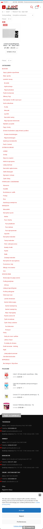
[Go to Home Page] (2, 12)
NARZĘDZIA (5, 206)
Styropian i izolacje (8, 175)
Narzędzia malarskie (9, 237)
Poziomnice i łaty (8, 264)
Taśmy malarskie (9, 240)
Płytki (4, 350)
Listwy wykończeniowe (10, 353)
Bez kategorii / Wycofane (10, 363)
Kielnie (6, 216)
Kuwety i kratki (8, 247)
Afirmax (6, 285)
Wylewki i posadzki (8, 124)
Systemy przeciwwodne (10, 141)
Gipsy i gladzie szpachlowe (11, 72)
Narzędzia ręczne (8, 213)
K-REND (5, 151)
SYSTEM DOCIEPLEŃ (8, 147)
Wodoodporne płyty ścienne (11, 278)
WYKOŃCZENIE (6, 274)
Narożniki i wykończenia (10, 168)
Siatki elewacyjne (8, 172)
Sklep (3, 486)
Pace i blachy (8, 220)
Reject (21, 516)
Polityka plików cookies (20, 526)
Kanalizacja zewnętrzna (10, 202)
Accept (21, 510)
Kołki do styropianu (9, 161)
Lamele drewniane (9, 299)
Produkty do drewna (10, 343)
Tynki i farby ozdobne (10, 323)
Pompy (5, 196)
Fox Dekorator (9, 326)
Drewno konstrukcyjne (10, 134)
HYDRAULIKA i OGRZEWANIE (10, 182)
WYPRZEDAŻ (5, 360)
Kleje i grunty (7, 76)
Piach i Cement (7, 144)
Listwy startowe (7, 165)
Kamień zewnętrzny (11, 309)
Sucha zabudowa (8, 103)
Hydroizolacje (8, 86)
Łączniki (6, 114)
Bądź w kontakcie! (11, 415)
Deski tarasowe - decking (10, 346)
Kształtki (5, 189)
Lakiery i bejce (8, 340)
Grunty (5, 154)
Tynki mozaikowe (9, 319)
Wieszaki (6, 110)
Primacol (7, 330)
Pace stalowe (9, 227)
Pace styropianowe (10, 230)
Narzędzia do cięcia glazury (11, 261)
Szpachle (6, 234)
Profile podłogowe (8, 291)
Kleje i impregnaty (10, 313)
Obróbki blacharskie (9, 356)
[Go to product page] (6, 375)
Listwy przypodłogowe (9, 288)
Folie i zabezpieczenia (10, 244)
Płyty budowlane (9, 90)
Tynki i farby (6, 178)
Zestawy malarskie (9, 257)
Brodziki (6, 83)
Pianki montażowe (8, 93)
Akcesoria (6, 185)
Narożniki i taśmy (9, 117)
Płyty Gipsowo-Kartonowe (11, 121)
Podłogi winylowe (8, 281)
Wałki (5, 254)
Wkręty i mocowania (9, 267)
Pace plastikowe (10, 224)
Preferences (21, 522)
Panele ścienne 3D (9, 316)
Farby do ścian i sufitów (11, 336)
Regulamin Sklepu (7, 490)
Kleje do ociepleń (8, 158)
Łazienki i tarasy (7, 79)
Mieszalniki (6, 209)
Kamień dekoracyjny (10, 302)
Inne (4, 271)
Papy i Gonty (7, 127)
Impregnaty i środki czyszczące (12, 100)
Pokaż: (4, 19)
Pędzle (6, 251)
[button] (40, 495)
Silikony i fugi (7, 96)
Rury (4, 199)
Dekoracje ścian (8, 295)
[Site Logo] (12, 7)
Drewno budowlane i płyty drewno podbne (16, 131)
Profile (6, 107)
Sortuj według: (6, 15)
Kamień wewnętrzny (11, 306)
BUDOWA (5, 69)
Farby (4, 332)
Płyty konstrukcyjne (9, 138)
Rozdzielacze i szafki (9, 192)
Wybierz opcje (11, 52)
